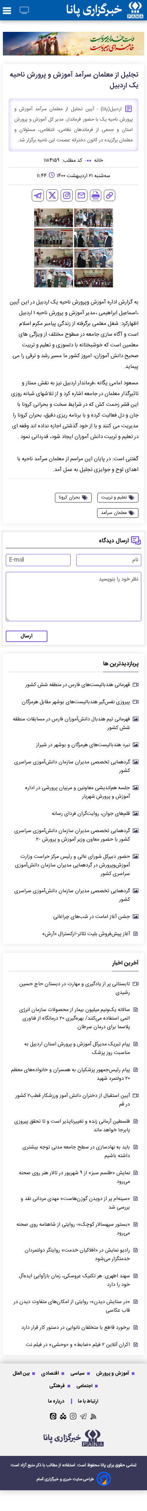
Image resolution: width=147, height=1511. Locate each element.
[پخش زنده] (24, 11)
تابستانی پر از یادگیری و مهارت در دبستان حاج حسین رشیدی (74, 988)
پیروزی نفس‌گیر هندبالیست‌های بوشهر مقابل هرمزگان (76, 702)
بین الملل (21, 1373)
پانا (103, 1465)
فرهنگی (57, 1386)
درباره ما (56, 1401)
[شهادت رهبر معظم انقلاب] (73, 43)
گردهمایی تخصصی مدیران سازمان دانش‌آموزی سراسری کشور (72, 766)
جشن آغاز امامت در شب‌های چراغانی (91, 917)
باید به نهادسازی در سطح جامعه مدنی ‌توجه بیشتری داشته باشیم (76, 1151)
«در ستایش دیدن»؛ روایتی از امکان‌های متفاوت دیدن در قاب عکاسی (72, 1306)
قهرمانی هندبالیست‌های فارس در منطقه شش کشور (77, 685)
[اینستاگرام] (67, 195)
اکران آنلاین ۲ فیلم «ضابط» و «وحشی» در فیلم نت (78, 1345)
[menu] (7, 11)
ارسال (26, 636)
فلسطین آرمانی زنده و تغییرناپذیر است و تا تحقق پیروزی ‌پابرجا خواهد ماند (72, 1126)
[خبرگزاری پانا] (105, 10)
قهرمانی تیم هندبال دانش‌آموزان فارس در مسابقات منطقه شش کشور (71, 723)
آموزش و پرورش (113, 1373)
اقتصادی (50, 1373)
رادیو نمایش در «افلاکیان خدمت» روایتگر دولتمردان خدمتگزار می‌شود (77, 1254)
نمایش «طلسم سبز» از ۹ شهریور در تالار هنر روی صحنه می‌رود (74, 1177)
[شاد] (63, 1416)
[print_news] (95, 195)
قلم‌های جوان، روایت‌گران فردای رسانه (91, 814)
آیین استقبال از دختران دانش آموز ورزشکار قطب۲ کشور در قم (72, 1100)
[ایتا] (53, 1416)
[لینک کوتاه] (109, 195)
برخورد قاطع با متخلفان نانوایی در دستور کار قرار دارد (75, 1327)
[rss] (93, 1416)
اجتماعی (84, 1386)
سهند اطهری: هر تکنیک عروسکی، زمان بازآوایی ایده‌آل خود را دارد (74, 1280)
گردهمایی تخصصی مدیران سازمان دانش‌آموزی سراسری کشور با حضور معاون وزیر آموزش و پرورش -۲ (72, 835)
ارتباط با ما (88, 1401)
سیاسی (78, 1373)
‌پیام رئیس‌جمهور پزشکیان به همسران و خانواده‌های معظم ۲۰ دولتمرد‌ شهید (70, 1074)
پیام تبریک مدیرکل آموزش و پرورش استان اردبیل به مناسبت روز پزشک (77, 1048)
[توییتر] (52, 195)
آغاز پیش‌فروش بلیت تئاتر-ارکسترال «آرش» (86, 934)
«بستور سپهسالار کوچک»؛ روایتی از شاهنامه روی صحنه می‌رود (73, 1229)
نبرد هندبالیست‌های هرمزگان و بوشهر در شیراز (83, 745)
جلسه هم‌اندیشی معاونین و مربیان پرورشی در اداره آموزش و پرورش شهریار (77, 792)
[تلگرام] (38, 195)
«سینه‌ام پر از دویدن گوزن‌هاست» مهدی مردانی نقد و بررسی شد (75, 1203)
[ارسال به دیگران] (81, 195)
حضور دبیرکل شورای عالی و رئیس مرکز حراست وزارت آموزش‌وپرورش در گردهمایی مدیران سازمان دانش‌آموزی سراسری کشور (72, 865)
